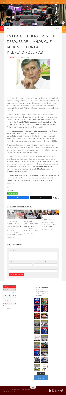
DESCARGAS (55, 2)
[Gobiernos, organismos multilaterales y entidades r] (37, 367)
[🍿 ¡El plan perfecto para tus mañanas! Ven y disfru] (37, 352)
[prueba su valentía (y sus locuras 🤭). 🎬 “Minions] (44, 367)
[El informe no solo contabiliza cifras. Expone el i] (37, 323)
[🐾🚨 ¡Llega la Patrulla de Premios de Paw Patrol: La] (44, 301)
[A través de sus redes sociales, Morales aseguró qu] (44, 345)
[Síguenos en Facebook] (50, 390)
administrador (14, 57)
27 (9, 303)
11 (5, 298)
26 (7, 303)
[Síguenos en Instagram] (53, 390)
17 (3, 300)
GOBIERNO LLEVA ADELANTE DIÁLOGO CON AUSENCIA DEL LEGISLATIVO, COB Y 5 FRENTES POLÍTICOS (32, 226)
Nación (9, 28)
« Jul (8, 308)
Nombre (11, 261)
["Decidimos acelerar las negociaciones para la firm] (44, 338)
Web (10, 268)
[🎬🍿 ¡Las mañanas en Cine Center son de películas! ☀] (44, 330)
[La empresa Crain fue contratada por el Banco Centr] (37, 330)
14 (11, 298)
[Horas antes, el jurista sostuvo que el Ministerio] (44, 323)
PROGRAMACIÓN (25, 2)
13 (9, 298)
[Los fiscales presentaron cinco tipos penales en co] (44, 316)
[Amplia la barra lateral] (2, 28)
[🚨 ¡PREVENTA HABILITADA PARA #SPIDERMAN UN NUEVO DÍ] (44, 308)
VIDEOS (45, 2)
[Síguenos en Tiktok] (62, 390)
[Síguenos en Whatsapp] (56, 390)
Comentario (12, 250)
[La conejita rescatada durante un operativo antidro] (44, 360)
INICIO (3, 2)
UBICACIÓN (36, 2)
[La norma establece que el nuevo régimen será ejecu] (44, 352)
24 (3, 303)
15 (13, 298)
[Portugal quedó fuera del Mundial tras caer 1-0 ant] (37, 316)
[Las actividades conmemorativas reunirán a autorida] (37, 338)
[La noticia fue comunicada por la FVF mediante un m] (37, 360)
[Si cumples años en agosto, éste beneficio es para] (37, 301)
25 (5, 303)
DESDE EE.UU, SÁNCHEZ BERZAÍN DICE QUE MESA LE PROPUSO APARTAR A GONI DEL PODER (49, 222)
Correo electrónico (40, 261)
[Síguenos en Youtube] (59, 390)
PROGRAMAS (11, 2)
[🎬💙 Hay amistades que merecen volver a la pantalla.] (37, 308)
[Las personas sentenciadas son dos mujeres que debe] (37, 345)
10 (3, 298)
